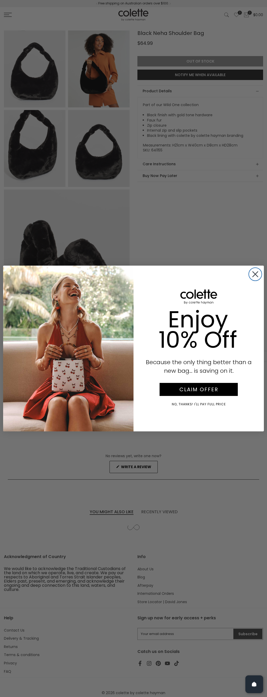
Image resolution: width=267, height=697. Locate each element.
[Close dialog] (255, 274)
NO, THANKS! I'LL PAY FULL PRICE (199, 404)
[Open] (254, 684)
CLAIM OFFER (198, 389)
